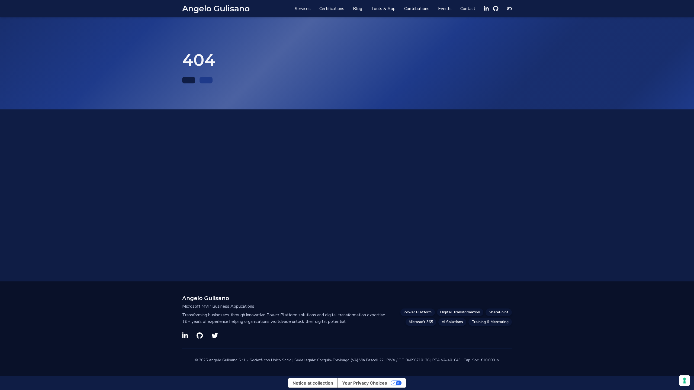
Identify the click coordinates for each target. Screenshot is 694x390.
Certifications (331, 9)
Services (303, 9)
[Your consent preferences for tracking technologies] (684, 380)
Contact (467, 9)
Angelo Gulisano (216, 9)
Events (445, 9)
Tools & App (383, 9)
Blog (357, 9)
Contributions (416, 9)
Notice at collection (313, 383)
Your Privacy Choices (364, 383)
